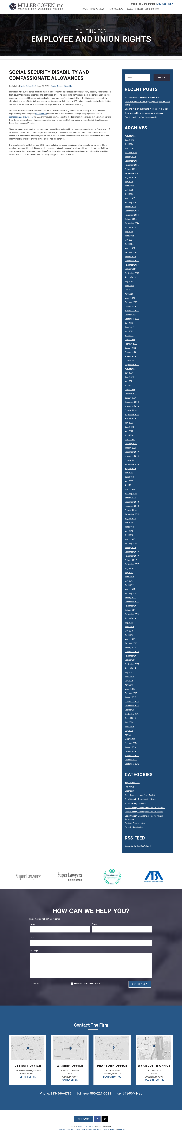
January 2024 (130, 256)
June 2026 (129, 140)
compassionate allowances (21, 117)
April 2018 (129, 535)
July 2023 (129, 281)
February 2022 (131, 343)
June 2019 (129, 477)
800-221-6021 (100, 1093)
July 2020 (129, 422)
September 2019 (132, 464)
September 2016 (132, 614)
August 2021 (130, 368)
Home (85, 9)
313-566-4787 (165, 4)
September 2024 (132, 223)
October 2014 (131, 709)
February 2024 (131, 252)
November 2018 (132, 506)
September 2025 (132, 173)
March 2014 (130, 738)
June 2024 (129, 235)
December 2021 (132, 352)
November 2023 (132, 264)
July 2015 (129, 672)
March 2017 (130, 589)
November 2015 (132, 655)
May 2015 (129, 680)
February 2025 (131, 202)
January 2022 (130, 348)
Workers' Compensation (135, 823)
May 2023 (129, 289)
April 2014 (129, 734)
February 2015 (131, 693)
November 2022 (132, 310)
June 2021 (129, 377)
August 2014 (130, 718)
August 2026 (130, 135)
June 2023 (129, 285)
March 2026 (130, 148)
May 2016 (129, 630)
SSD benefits (41, 113)
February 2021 (131, 393)
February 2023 (131, 302)
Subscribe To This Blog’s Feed (138, 846)
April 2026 (129, 144)
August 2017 (130, 568)
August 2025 (130, 177)
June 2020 (129, 427)
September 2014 (132, 714)
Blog (147, 9)
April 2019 (129, 485)
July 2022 (129, 323)
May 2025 (129, 190)
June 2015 (129, 676)
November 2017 (132, 556)
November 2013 (132, 755)
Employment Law (132, 782)
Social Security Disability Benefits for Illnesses (145, 807)
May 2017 (129, 581)
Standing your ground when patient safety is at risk (146, 108)
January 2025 (130, 206)
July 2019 (129, 472)
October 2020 (131, 410)
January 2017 (130, 597)
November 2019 (132, 456)
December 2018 (132, 502)
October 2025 (131, 169)
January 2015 (130, 697)
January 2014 (130, 747)
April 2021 (129, 385)
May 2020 (129, 431)
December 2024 (132, 210)
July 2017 (129, 572)
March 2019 (130, 489)
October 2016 (131, 610)
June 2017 (129, 576)
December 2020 (132, 402)
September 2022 (132, 318)
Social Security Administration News (140, 799)
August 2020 (130, 418)
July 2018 (129, 522)
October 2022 (131, 314)
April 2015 (129, 685)
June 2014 (129, 726)
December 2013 (132, 751)
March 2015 (130, 689)
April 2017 (129, 585)
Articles (139, 9)
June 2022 (129, 327)
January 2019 (130, 497)
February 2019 (131, 493)
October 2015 (131, 660)
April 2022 (129, 335)
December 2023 (132, 260)
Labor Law (129, 790)
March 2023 (130, 298)
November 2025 (132, 165)
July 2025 (129, 181)
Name (32, 924)
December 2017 (132, 551)
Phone (94, 924)
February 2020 (131, 443)
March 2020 (130, 439)
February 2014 (131, 743)
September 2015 (132, 664)
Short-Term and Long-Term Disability (140, 795)
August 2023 (130, 277)
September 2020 (132, 414)
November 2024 (132, 215)
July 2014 (129, 722)
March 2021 (130, 389)
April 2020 (129, 435)
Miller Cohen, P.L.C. (28, 86)
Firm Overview (96, 9)
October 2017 (131, 560)
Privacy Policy (81, 1129)
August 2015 (130, 668)
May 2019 (129, 481)
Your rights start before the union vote (141, 117)
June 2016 (129, 626)
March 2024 (130, 248)
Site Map (70, 1129)
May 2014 (129, 730)
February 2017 (131, 593)
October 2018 (131, 510)
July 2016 (129, 622)
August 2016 (130, 618)
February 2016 (131, 643)
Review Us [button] (83, 1119)
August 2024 (130, 227)
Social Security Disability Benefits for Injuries (144, 811)
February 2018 (131, 543)
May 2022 (129, 331)
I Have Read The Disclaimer (87, 983)
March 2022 (130, 339)
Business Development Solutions (101, 1129)
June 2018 (129, 526)
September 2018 (132, 514)
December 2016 (132, 601)
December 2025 (132, 160)
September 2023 (132, 273)
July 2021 (129, 373)
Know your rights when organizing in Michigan (144, 113)
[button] (179, 1119)
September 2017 (132, 564)
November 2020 (132, 406)
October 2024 (131, 219)
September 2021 (132, 364)
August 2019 (130, 468)
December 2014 (132, 701)
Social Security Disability (61, 86)
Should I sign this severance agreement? (142, 97)
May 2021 (129, 381)
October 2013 (131, 759)
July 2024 (129, 231)
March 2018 (130, 539)
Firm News (129, 786)
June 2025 (129, 185)
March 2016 (130, 639)
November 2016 (132, 605)
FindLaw (121, 1129)
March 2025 (130, 198)
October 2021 (131, 360)
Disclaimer (34, 983)
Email (33, 937)
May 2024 (129, 239)
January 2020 (130, 447)
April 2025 (129, 194)
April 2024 (129, 244)
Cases (130, 9)
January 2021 (130, 398)
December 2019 (132, 452)
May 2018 (129, 531)
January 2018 (130, 547)
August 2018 (130, 518)
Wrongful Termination (134, 827)
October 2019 (131, 460)
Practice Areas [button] (115, 9)
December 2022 (132, 306)
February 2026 (131, 152)
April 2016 (129, 635)
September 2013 (132, 763)
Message (34, 950)
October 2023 (131, 269)
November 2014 (132, 705)
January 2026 (130, 156)
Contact (155, 9)
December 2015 (132, 651)
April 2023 (129, 294)
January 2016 (130, 647)
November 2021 (132, 356)
